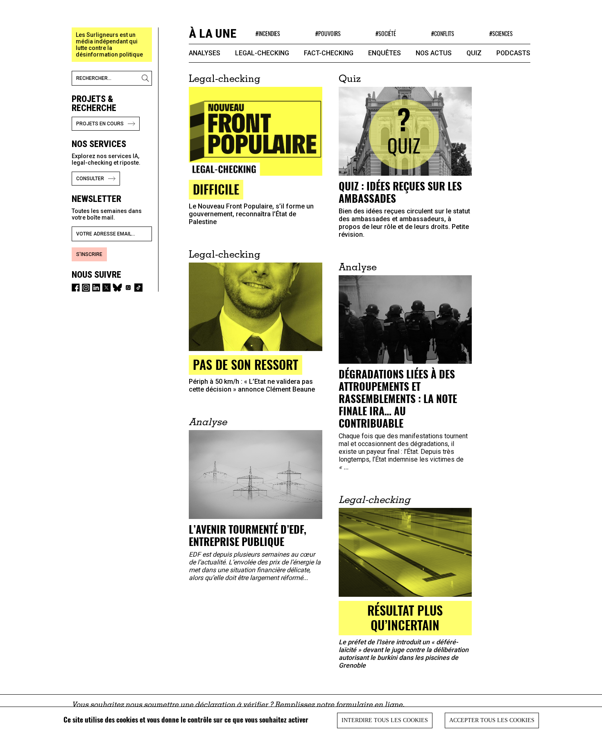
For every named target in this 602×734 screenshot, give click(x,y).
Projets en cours (100, 124)
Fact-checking (328, 53)
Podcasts (513, 53)
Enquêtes (384, 53)
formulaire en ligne (369, 705)
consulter (90, 178)
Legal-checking (262, 53)
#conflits (442, 33)
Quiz (474, 53)
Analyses (204, 53)
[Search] (147, 78)
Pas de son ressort (245, 364)
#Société (386, 33)
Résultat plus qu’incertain (405, 617)
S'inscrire (89, 254)
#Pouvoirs (328, 33)
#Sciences (501, 33)
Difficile (216, 189)
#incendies (268, 33)
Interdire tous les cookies (385, 720)
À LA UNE (212, 33)
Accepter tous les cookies (491, 720)
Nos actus (434, 53)
